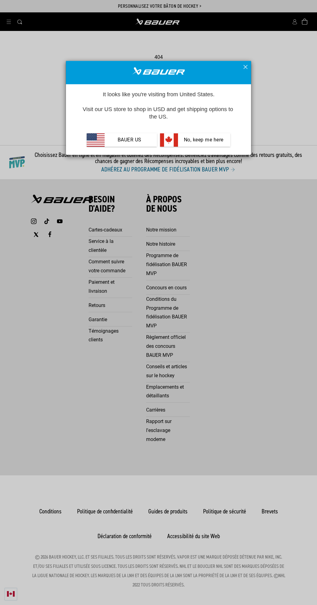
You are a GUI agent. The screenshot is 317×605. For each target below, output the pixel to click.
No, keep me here (203, 140)
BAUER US (129, 140)
